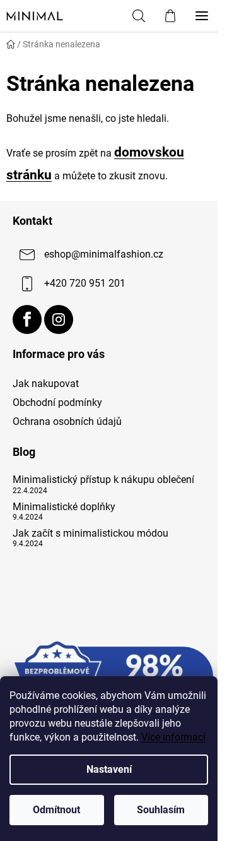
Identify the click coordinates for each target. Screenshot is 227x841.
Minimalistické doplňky (64, 507)
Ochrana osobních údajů (67, 421)
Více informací (173, 737)
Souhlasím (161, 810)
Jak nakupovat (46, 384)
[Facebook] (27, 319)
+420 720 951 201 (84, 284)
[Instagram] (58, 319)
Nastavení (109, 769)
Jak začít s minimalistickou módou (90, 533)
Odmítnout (56, 810)
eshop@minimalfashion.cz (103, 255)
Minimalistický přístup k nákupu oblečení (103, 480)
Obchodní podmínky (57, 403)
